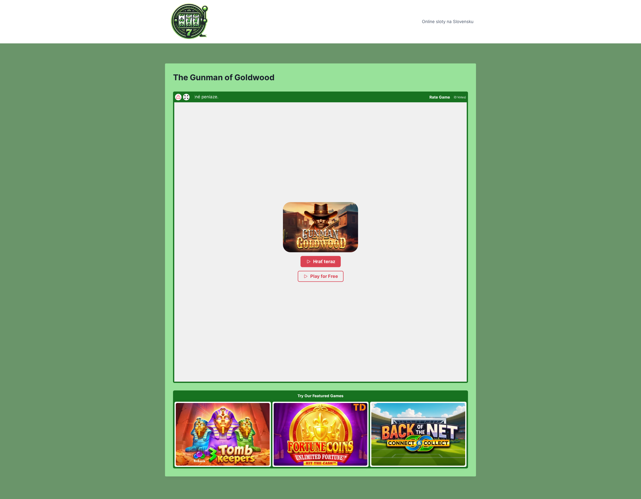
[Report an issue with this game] (178, 97)
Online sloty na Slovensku (447, 21)
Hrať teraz (324, 261)
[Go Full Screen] (186, 97)
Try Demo (223, 434)
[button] (320, 227)
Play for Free (324, 276)
